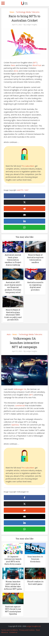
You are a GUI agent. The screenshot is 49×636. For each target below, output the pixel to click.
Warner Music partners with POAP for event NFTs (23, 625)
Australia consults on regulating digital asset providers (35, 286)
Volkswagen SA (20, 389)
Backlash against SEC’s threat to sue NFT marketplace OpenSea (13, 610)
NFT (35, 62)
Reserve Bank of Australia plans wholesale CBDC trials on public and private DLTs (13, 315)
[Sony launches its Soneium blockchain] (35, 548)
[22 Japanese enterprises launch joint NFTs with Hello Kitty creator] (13, 548)
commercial (20, 405)
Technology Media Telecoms (27, 12)
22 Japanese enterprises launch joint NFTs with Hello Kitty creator (13, 560)
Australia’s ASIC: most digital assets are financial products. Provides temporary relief (13, 287)
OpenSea (15, 424)
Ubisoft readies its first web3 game (35, 582)
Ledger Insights (31, 25)
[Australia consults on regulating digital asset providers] (35, 274)
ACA (16, 71)
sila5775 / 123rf (22, 190)
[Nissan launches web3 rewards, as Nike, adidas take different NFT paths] (13, 573)
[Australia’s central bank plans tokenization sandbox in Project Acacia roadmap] (13, 246)
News (12, 12)
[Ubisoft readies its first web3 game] (35, 573)
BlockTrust (37, 65)
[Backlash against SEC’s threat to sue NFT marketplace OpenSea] (13, 598)
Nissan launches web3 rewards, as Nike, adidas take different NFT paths (13, 585)
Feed (38, 630)
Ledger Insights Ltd (33, 626)
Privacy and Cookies (27, 630)
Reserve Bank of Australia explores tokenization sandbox (35, 259)
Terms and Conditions (9, 630)
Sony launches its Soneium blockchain (35, 559)
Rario (13, 65)
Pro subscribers (28, 166)
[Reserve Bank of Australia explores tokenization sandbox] (35, 246)
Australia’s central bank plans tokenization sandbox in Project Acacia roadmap (13, 260)
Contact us (13, 632)
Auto (9, 334)
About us (4, 632)
